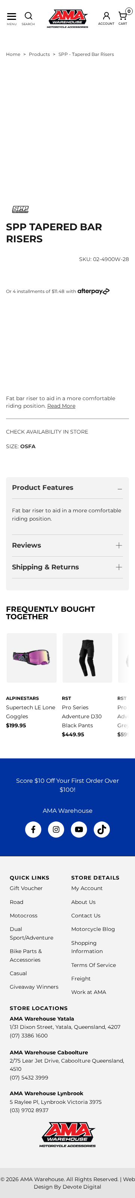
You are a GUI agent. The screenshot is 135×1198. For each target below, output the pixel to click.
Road (16, 902)
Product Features (43, 487)
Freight (81, 978)
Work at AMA (88, 992)
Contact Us (85, 915)
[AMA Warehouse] (67, 19)
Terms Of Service (93, 965)
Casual (18, 973)
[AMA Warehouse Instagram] (56, 829)
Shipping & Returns (45, 567)
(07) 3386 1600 (29, 1035)
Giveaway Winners (34, 986)
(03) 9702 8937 (29, 1110)
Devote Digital (82, 1186)
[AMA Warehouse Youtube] (78, 829)
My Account (87, 888)
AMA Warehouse (42, 1179)
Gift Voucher (26, 888)
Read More (61, 405)
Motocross (24, 915)
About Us (83, 902)
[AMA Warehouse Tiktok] (101, 829)
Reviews (26, 545)
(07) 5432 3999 (29, 1077)
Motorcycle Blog (93, 929)
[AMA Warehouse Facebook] (33, 829)
